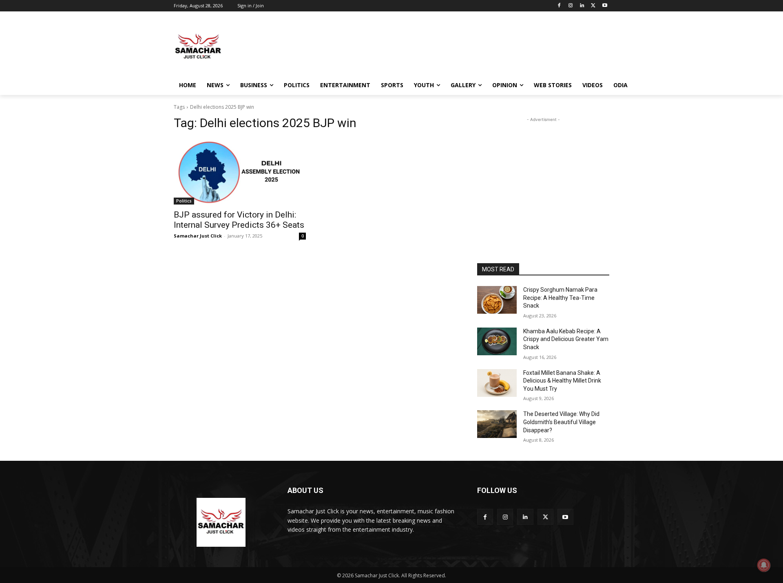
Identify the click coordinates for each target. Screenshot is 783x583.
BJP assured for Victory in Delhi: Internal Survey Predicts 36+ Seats (239, 220)
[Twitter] (593, 6)
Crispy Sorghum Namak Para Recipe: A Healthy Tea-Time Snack (560, 297)
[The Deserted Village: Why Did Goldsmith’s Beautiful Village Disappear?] (497, 424)
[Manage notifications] (763, 565)
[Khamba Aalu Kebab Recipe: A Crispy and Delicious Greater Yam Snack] (497, 341)
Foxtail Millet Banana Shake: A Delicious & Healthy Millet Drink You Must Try (562, 381)
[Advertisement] (452, 46)
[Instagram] (570, 6)
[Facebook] (559, 6)
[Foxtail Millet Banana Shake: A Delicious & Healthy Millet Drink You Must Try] (497, 383)
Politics (184, 201)
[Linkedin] (582, 6)
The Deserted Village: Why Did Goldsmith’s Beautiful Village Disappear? (561, 422)
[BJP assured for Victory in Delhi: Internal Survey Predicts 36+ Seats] (240, 172)
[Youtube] (604, 6)
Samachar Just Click (198, 236)
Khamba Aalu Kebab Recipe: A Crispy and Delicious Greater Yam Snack (565, 339)
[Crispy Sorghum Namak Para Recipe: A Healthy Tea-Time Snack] (497, 300)
